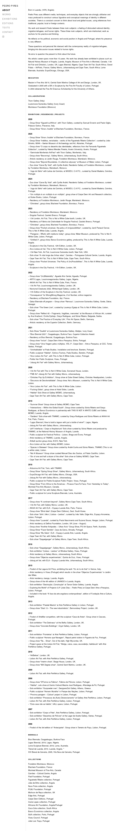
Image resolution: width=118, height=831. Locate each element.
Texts (6, 27)
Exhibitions (9, 18)
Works (6, 14)
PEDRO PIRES (10, 5)
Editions (7, 23)
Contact (7, 32)
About (6, 10)
